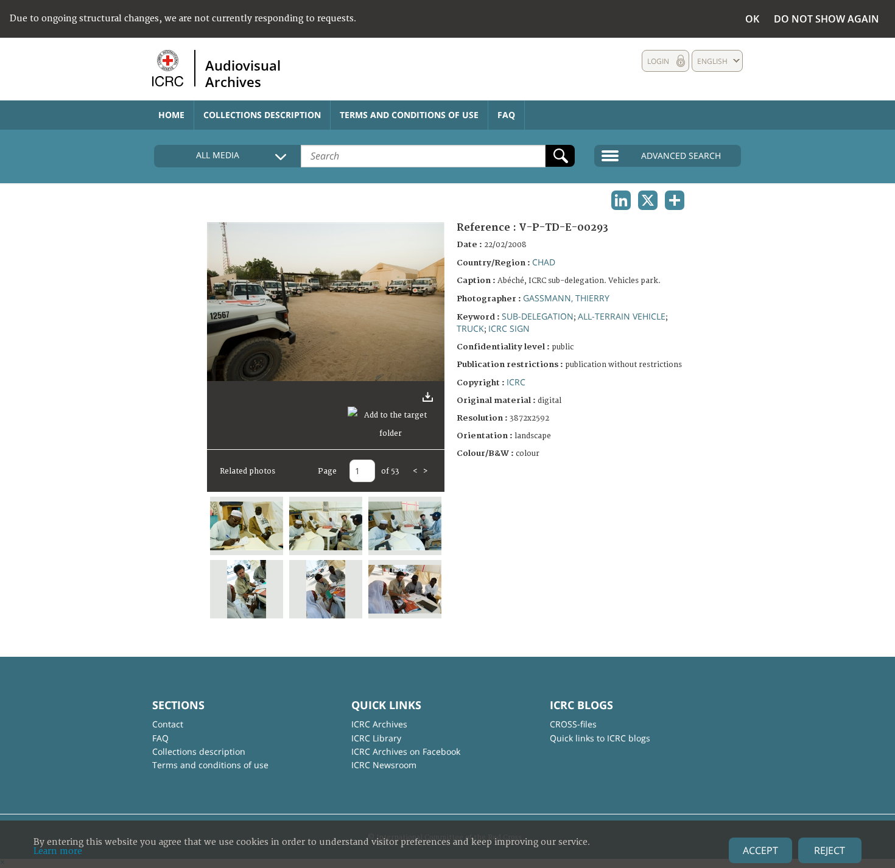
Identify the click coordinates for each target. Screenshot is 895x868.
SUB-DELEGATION (538, 316)
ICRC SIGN (509, 328)
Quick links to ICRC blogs (600, 738)
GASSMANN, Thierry (566, 298)
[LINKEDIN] (621, 200)
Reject (829, 850)
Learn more (57, 851)
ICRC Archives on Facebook (405, 751)
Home (171, 115)
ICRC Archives (379, 724)
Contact (167, 724)
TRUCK (470, 328)
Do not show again (826, 19)
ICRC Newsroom (383, 765)
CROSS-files (573, 724)
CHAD (543, 262)
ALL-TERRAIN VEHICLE (621, 316)
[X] (648, 200)
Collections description (262, 115)
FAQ (506, 115)
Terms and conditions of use (409, 115)
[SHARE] (674, 200)
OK (752, 19)
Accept (760, 850)
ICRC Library (376, 738)
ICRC (516, 382)
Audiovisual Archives (243, 73)
